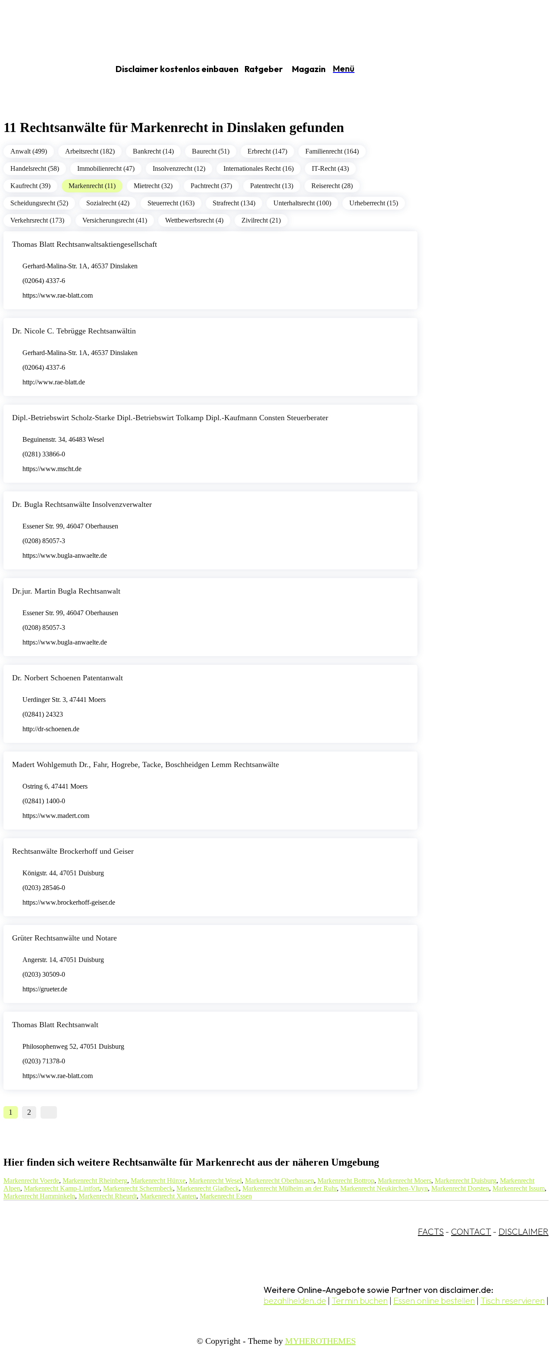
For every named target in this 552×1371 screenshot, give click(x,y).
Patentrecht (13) (271, 185)
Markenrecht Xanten (168, 1196)
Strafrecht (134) (234, 203)
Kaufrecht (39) (30, 185)
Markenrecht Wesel (215, 1180)
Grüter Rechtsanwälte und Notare (64, 938)
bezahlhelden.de (294, 1300)
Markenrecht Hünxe (158, 1180)
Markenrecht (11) (92, 185)
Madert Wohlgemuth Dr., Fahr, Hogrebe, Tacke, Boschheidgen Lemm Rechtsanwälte (145, 764)
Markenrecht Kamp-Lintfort (62, 1188)
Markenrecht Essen (226, 1196)
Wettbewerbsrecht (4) (194, 220)
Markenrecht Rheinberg (95, 1180)
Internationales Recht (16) (258, 168)
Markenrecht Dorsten (460, 1188)
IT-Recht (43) (330, 168)
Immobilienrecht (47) (106, 168)
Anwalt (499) (28, 151)
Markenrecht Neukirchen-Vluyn (384, 1188)
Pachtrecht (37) (211, 185)
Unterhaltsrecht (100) (302, 203)
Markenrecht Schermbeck (138, 1188)
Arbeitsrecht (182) (90, 151)
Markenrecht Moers (404, 1180)
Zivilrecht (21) (261, 220)
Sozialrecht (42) (107, 203)
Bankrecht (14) (153, 151)
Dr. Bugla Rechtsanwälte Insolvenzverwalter (82, 504)
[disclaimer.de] (46, 69)
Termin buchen (360, 1300)
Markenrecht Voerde (31, 1180)
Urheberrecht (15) (373, 203)
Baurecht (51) (210, 151)
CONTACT (471, 1231)
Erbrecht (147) (267, 151)
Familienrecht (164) (332, 151)
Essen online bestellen (434, 1300)
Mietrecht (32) (153, 185)
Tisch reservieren (512, 1300)
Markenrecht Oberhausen (279, 1180)
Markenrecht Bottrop (345, 1180)
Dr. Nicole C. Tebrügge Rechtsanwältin (74, 331)
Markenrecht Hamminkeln (39, 1196)
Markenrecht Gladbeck (207, 1188)
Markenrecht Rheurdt (107, 1196)
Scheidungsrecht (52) (39, 203)
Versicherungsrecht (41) (114, 220)
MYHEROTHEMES (320, 1341)
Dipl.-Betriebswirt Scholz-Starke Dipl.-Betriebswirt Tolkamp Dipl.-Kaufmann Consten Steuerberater (170, 417)
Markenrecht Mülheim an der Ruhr (289, 1188)
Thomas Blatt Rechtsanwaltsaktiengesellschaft (84, 244)
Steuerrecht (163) (170, 203)
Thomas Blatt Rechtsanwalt (55, 1024)
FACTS (431, 1231)
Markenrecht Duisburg (465, 1180)
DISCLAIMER (524, 1231)
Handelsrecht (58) (34, 168)
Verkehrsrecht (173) (37, 220)
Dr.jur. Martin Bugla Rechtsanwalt (66, 591)
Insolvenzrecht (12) (179, 168)
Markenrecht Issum (518, 1188)
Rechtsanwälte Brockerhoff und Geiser (73, 851)
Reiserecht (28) (332, 185)
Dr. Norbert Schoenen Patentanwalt (67, 677)
